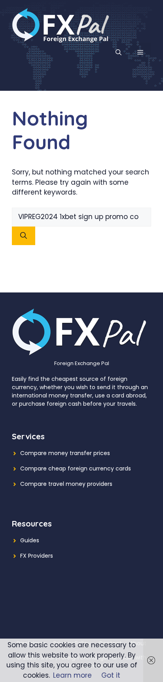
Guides (29, 540)
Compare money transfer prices (65, 453)
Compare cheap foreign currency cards (75, 468)
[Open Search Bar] (118, 52)
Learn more (72, 675)
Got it (110, 675)
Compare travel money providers (66, 484)
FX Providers (36, 556)
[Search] (23, 236)
